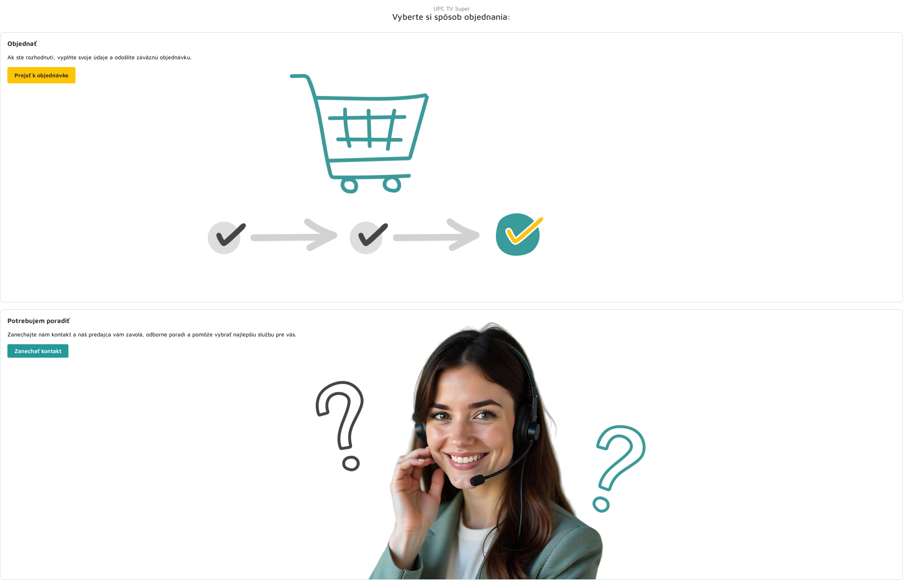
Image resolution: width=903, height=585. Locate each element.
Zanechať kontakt (37, 351)
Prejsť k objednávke (41, 75)
